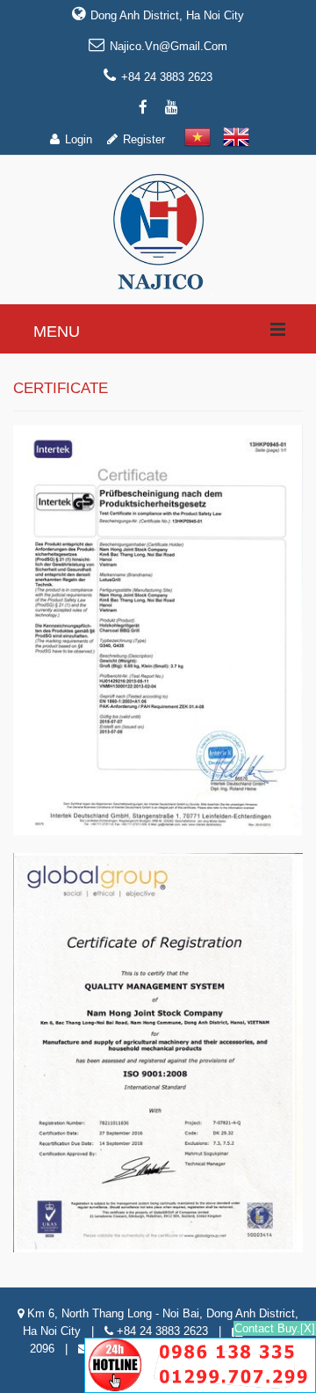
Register (144, 139)
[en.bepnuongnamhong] (158, 231)
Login (78, 139)
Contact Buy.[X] (274, 1328)
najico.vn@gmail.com (168, 46)
